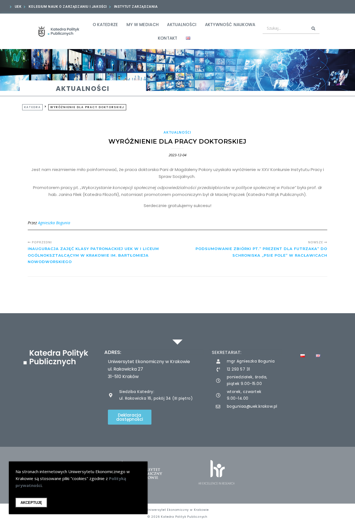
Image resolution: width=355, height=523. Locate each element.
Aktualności (181, 24)
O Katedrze (105, 24)
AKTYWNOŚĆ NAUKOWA (230, 24)
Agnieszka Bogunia (54, 222)
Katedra (32, 107)
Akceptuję (31, 503)
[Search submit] (313, 28)
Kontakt (168, 38)
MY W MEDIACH (142, 24)
